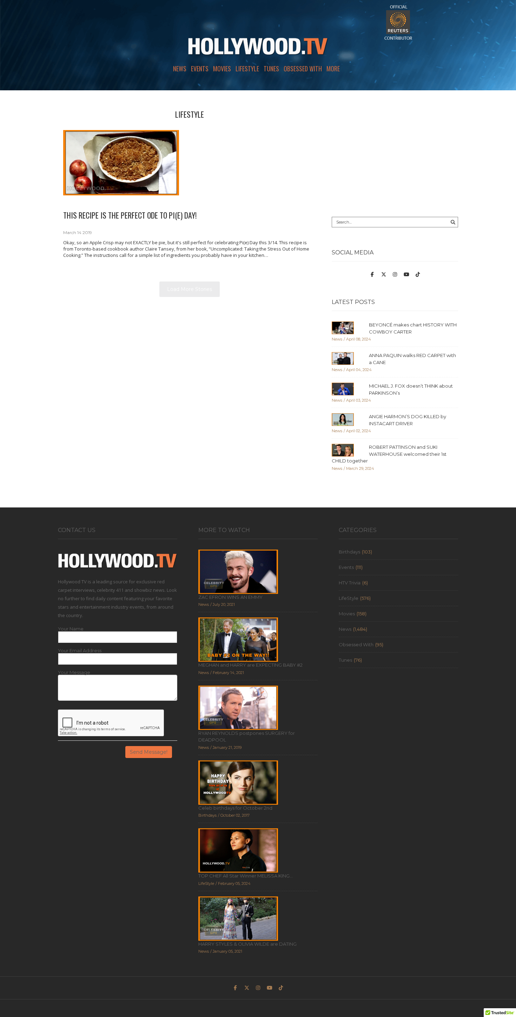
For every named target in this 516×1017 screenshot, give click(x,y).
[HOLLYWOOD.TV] (258, 49)
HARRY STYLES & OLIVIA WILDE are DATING (247, 944)
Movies (222, 68)
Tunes (271, 68)
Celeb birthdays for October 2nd (235, 808)
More (333, 68)
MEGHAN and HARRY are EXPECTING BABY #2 (250, 665)
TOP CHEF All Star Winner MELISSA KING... (245, 876)
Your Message (74, 672)
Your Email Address (79, 650)
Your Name (71, 629)
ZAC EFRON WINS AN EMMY (230, 597)
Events (200, 68)
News (179, 68)
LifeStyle (247, 68)
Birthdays (349, 552)
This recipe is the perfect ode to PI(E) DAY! (130, 215)
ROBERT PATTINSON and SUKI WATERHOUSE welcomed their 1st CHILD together (389, 454)
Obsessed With (303, 68)
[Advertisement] (395, 153)
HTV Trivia (349, 582)
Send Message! (148, 752)
